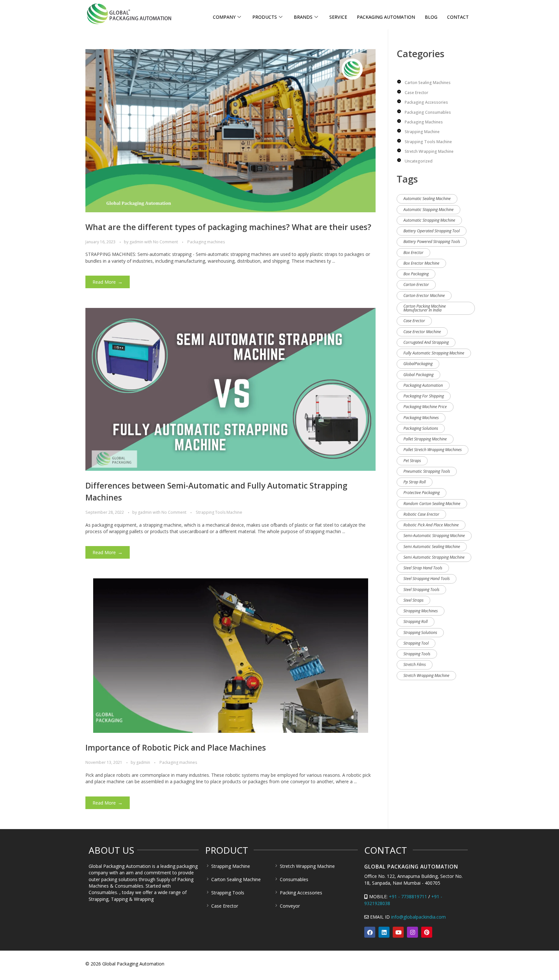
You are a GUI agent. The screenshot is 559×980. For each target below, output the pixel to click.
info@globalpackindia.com (418, 917)
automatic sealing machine (427, 198)
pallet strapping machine (425, 439)
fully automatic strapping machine (433, 353)
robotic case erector (421, 514)
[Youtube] (398, 932)
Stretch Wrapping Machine (429, 151)
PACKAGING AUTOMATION (386, 17)
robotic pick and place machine (431, 525)
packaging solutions (420, 428)
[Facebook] (369, 932)
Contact (458, 17)
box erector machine (421, 263)
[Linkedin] (383, 932)
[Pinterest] (426, 932)
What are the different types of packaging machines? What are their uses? (228, 227)
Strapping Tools (416, 654)
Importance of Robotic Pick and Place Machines (175, 747)
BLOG (431, 17)
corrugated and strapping (426, 342)
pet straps (412, 460)
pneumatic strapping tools (426, 471)
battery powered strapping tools (431, 241)
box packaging (416, 274)
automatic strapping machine (429, 220)
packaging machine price (425, 406)
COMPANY (224, 17)
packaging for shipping (423, 396)
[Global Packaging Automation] (129, 14)
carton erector (416, 284)
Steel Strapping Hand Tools (426, 578)
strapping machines (420, 611)
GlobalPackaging (418, 363)
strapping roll (415, 621)
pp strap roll (414, 482)
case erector (414, 320)
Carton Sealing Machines (428, 82)
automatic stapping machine (428, 209)
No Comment (165, 242)
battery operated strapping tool (431, 231)
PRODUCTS (264, 17)
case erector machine (422, 331)
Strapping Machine (422, 131)
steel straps (413, 600)
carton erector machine (424, 295)
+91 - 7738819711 (408, 896)
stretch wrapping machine (426, 675)
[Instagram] (412, 932)
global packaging (418, 374)
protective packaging (421, 492)
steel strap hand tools (422, 568)
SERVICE (338, 17)
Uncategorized (419, 161)
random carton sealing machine (431, 503)
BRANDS (303, 17)
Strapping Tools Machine (219, 512)
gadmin (136, 242)
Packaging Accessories (426, 102)
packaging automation (423, 385)
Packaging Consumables (428, 112)
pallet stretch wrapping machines (432, 449)
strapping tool (416, 643)
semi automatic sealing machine (431, 546)
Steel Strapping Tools (421, 589)
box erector (413, 252)
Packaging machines (206, 242)
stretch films (414, 664)
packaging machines (421, 417)
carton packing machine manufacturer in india (424, 308)
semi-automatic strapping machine (434, 535)
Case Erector (416, 92)
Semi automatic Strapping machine (434, 557)
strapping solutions (420, 632)
